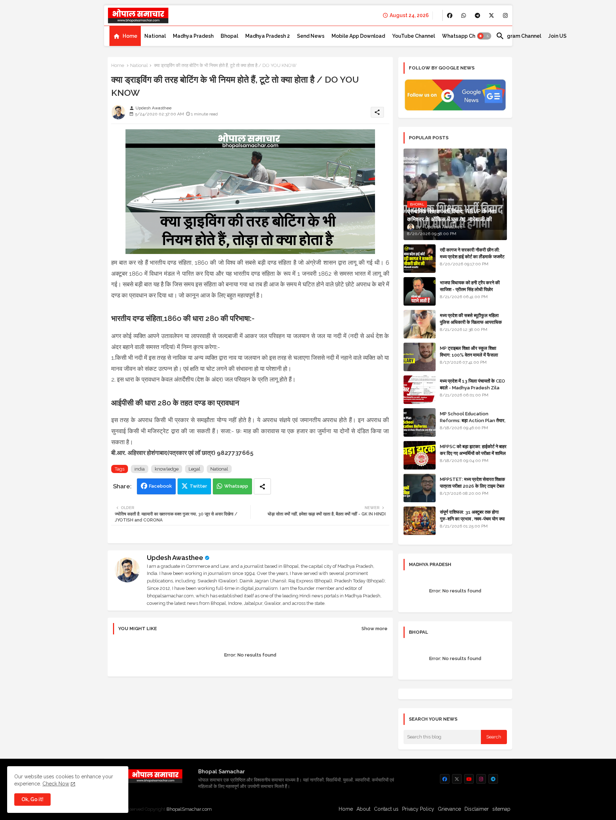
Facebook (160, 486)
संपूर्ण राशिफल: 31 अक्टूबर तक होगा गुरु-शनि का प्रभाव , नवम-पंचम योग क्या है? (472, 518)
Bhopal (229, 36)
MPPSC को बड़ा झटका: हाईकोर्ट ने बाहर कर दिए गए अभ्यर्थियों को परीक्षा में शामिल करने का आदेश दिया (473, 453)
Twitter (198, 486)
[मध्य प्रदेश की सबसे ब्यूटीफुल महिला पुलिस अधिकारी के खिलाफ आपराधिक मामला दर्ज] (420, 324)
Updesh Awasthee (175, 557)
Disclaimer (476, 809)
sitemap (501, 809)
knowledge (167, 469)
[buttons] (449, 15)
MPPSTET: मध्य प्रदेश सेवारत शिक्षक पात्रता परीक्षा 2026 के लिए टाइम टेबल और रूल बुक (472, 486)
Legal (194, 469)
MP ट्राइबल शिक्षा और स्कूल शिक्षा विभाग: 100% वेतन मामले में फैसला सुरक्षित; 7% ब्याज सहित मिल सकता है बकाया (471, 358)
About (363, 809)
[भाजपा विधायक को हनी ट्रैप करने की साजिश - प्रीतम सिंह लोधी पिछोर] (420, 291)
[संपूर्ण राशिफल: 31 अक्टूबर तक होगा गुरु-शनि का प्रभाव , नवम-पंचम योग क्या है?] (420, 521)
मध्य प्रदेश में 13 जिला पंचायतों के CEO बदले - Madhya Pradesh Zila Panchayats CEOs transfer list (472, 390)
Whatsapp (236, 486)
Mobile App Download (358, 36)
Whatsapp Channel (465, 36)
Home (130, 36)
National (155, 36)
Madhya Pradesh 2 (267, 36)
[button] (484, 36)
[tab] (125, 36)
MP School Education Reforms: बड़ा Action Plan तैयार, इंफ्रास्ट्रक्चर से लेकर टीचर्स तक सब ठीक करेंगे (472, 423)
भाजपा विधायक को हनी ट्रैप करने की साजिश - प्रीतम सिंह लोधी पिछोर (470, 286)
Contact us (386, 809)
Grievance (449, 809)
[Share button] (262, 486)
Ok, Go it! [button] (32, 799)
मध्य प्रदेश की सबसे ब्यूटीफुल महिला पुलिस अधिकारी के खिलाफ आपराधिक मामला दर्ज (471, 322)
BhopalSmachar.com (189, 809)
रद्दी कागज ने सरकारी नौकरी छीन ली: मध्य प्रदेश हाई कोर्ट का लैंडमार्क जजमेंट (472, 253)
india (139, 469)
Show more (374, 628)
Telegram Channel (518, 36)
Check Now (55, 784)
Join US (557, 36)
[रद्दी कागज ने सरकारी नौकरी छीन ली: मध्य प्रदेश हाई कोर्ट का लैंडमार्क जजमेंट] (420, 258)
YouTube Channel (413, 36)
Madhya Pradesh (193, 36)
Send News (310, 36)
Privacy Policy (418, 809)
